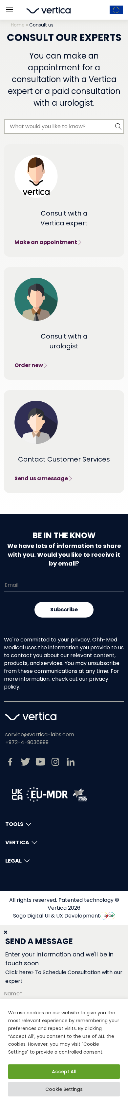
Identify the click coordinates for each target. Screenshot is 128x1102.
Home (18, 25)
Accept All (64, 1071)
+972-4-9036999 (27, 742)
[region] (64, 1050)
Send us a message (41, 478)
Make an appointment (45, 242)
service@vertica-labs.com (39, 734)
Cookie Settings (64, 1089)
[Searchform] (118, 126)
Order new (28, 365)
